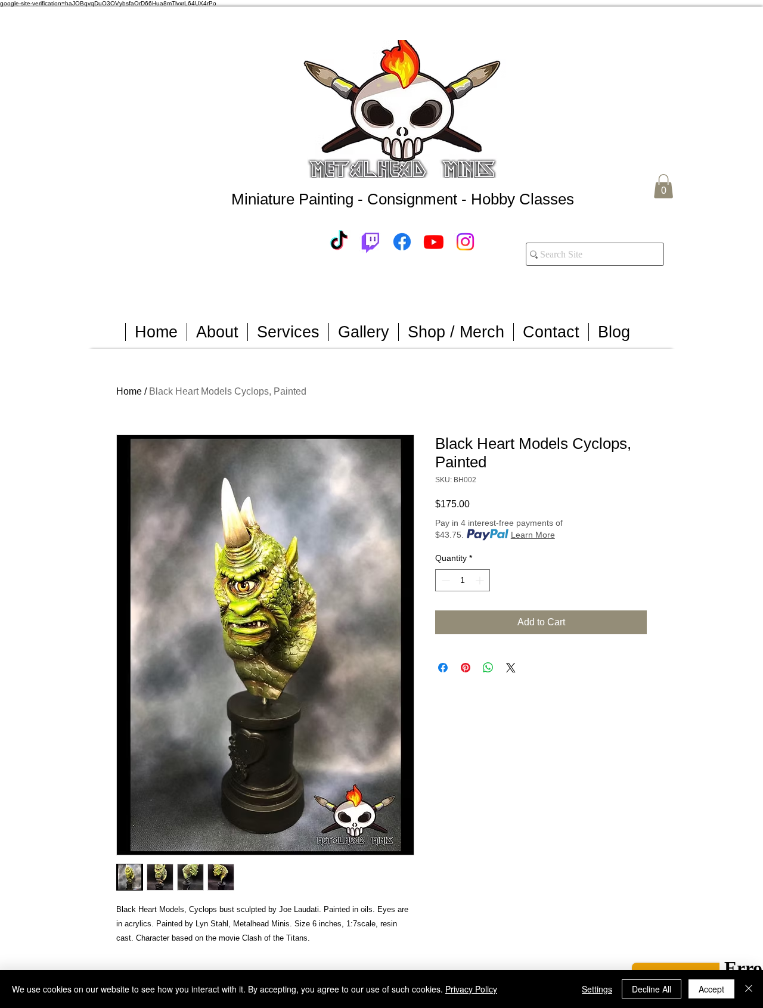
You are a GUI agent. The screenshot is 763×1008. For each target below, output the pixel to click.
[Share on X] (511, 667)
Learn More (533, 534)
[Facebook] (402, 241)
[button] (663, 186)
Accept (711, 989)
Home (129, 391)
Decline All (651, 989)
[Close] (749, 988)
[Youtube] (433, 241)
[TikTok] (339, 241)
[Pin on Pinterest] (465, 667)
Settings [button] (597, 989)
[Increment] (480, 580)
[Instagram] (465, 241)
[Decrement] (444, 580)
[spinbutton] (462, 580)
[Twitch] (370, 241)
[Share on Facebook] (443, 667)
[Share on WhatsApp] (488, 667)
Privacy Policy (471, 989)
